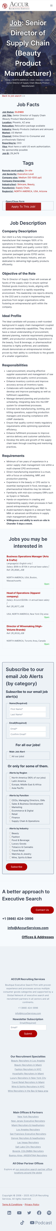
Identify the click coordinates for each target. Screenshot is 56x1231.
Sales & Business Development (27, 803)
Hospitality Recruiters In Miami (28, 1073)
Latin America (19, 781)
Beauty (30, 184)
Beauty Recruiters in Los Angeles (28, 1060)
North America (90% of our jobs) (29, 777)
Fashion (16, 836)
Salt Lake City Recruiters (28, 1146)
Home (7, 80)
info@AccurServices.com (28, 928)
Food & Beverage (20, 840)
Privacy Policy (32, 1204)
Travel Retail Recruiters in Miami (28, 1082)
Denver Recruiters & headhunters (28, 1138)
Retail (15, 814)
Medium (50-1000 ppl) (30, 177)
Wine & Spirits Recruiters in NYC (28, 1086)
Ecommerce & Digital (22, 810)
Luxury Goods (19, 843)
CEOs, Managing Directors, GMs (28, 800)
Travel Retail (18, 850)
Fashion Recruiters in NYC (28, 1069)
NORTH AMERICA (20, 80)
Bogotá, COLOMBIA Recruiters (28, 1151)
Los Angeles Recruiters (28, 1129)
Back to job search (11, 95)
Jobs (47, 80)
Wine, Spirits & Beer (22, 857)
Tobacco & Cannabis (22, 847)
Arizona (39, 80)
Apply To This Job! (23, 206)
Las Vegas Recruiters (28, 1142)
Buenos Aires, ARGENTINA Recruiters (28, 1155)
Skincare (21, 184)
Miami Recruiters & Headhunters (28, 1125)
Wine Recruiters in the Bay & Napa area (28, 1090)
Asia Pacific (18, 788)
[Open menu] (51, 5)
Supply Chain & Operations (25, 821)
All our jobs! (18, 756)
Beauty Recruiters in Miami (28, 1065)
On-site (28, 170)
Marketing (17, 807)
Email (28, 1022)
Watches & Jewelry (21, 854)
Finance (16, 817)
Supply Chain (22, 187)
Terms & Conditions (12, 1204)
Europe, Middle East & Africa (26, 784)
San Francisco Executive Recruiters (28, 1133)
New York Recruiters (28, 1116)
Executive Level (26, 174)
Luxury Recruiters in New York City (28, 1078)
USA (32, 80)
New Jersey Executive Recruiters (28, 1121)
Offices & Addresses (38, 937)
